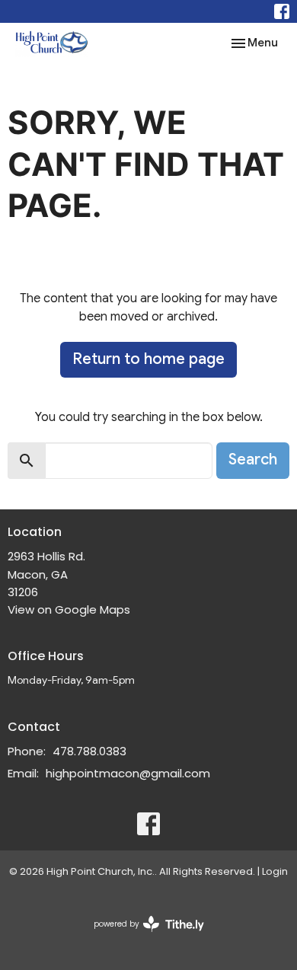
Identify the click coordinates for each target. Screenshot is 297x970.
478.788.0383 (89, 751)
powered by (142, 936)
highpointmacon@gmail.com (128, 773)
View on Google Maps (69, 609)
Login (275, 871)
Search (252, 459)
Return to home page (148, 359)
